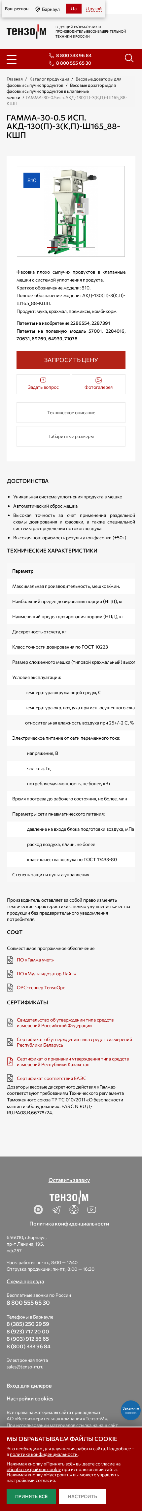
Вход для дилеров (29, 1385)
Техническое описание (71, 412)
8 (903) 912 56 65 (28, 1338)
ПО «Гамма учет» (35, 959)
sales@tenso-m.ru (25, 1366)
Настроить (82, 1496)
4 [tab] (90, 250)
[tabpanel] (71, 211)
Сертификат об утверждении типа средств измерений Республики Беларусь (74, 1042)
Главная (15, 79)
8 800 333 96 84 (73, 55)
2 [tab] (64, 250)
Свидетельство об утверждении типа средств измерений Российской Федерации (65, 1022)
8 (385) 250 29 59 (28, 1324)
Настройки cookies (30, 1398)
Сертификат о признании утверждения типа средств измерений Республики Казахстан (73, 1061)
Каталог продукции (49, 79)
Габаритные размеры (71, 436)
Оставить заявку (69, 1180)
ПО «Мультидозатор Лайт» (46, 973)
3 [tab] (77, 250)
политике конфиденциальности (44, 1454)
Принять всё (31, 1496)
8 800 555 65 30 (73, 63)
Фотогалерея (99, 387)
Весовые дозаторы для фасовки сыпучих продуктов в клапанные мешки (61, 91)
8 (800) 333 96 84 (29, 1346)
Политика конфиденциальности (69, 1223)
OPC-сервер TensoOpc (41, 987)
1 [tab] (52, 250)
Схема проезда (25, 1281)
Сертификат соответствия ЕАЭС (52, 1078)
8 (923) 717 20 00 (28, 1331)
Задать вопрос (43, 387)
